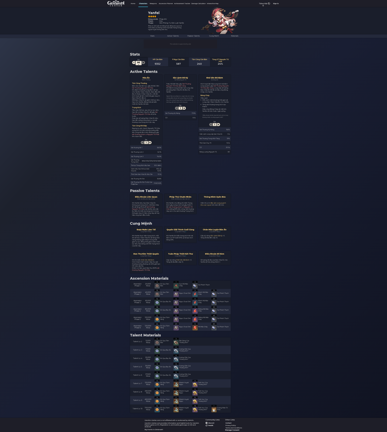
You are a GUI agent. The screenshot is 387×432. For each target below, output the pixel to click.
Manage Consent (232, 430)
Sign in (276, 3)
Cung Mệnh (214, 36)
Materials (234, 36)
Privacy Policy (230, 425)
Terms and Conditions (233, 428)
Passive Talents (193, 36)
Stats (152, 36)
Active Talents (173, 36)
